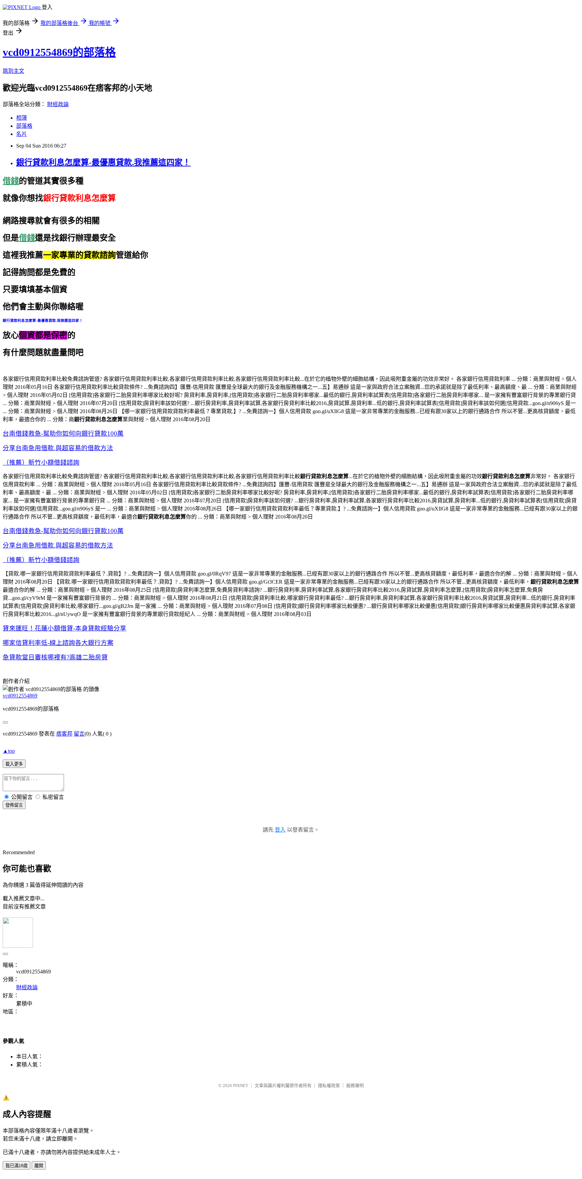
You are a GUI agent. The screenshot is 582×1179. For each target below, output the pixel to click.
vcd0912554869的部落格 (59, 52)
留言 (79, 734)
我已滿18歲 (16, 1165)
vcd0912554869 (20, 696)
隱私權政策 (329, 1085)
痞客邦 (64, 734)
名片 (21, 134)
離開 (38, 1165)
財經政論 (58, 104)
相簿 (21, 118)
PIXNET (240, 1085)
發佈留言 (14, 805)
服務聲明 (355, 1085)
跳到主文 (13, 71)
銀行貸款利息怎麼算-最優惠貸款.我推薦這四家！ (103, 162)
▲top (9, 751)
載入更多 (14, 764)
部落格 (24, 126)
